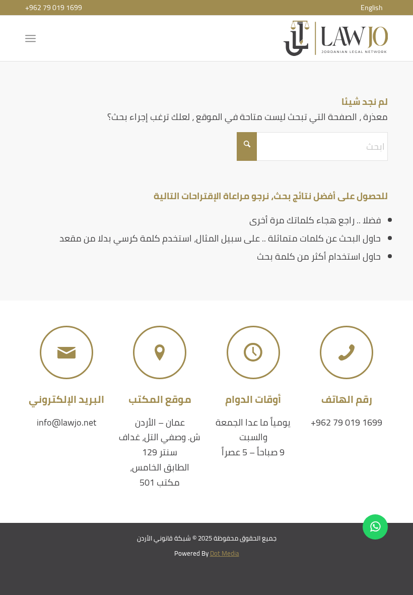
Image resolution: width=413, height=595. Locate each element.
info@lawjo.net (66, 422)
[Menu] (32, 38)
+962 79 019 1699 (53, 7)
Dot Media (224, 553)
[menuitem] (372, 8)
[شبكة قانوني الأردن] (336, 38)
